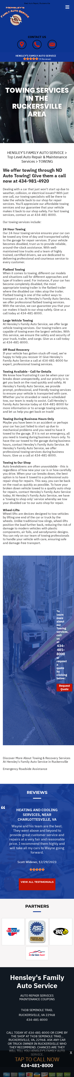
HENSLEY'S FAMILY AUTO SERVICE (35, 152)
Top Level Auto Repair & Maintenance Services (37, 159)
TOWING (46, 161)
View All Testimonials (37, 881)
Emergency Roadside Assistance (25, 769)
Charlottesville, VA (37, 819)
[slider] (30, 58)
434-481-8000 (45, 215)
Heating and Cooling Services (37, 812)
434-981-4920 (34, 181)
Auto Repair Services (37, 995)
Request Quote (64, 687)
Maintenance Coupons (37, 999)
